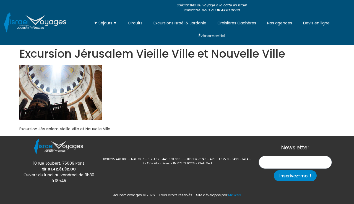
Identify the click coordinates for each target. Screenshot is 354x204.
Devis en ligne (316, 23)
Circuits (135, 23)
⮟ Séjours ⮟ (105, 23)
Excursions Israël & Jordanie (179, 23)
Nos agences (279, 23)
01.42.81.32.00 (228, 10)
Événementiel (212, 36)
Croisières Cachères (236, 23)
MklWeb (234, 195)
